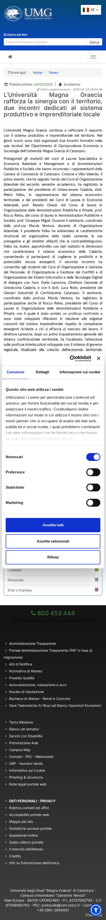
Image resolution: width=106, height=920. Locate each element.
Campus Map (20, 750)
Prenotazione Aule (23, 743)
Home (37, 72)
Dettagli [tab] (42, 372)
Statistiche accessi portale (30, 828)
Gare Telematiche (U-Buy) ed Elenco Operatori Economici (55, 705)
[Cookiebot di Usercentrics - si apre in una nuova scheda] (69, 358)
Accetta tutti (53, 525)
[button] (96, 910)
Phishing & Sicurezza (26, 777)
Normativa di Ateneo (25, 671)
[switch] (93, 472)
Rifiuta (53, 557)
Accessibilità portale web (29, 815)
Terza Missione (21, 722)
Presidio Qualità (21, 678)
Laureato (15, 570)
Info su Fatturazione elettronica (34, 863)
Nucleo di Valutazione (26, 692)
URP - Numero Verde (26, 763)
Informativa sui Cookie (27, 770)
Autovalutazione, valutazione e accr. (38, 685)
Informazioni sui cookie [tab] (80, 372)
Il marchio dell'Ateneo (26, 849)
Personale (15, 580)
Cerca (94, 42)
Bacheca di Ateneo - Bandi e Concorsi (39, 698)
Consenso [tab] (15, 372)
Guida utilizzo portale (26, 842)
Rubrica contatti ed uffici (29, 808)
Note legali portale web (28, 784)
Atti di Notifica (20, 664)
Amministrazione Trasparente (32, 643)
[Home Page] (10, 57)
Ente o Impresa (20, 590)
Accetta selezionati (53, 541)
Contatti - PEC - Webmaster (31, 756)
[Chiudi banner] (98, 358)
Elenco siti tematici (24, 729)
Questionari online (23, 835)
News (53, 72)
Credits (15, 856)
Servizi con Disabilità (25, 736)
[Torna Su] (94, 915)
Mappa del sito (21, 821)
